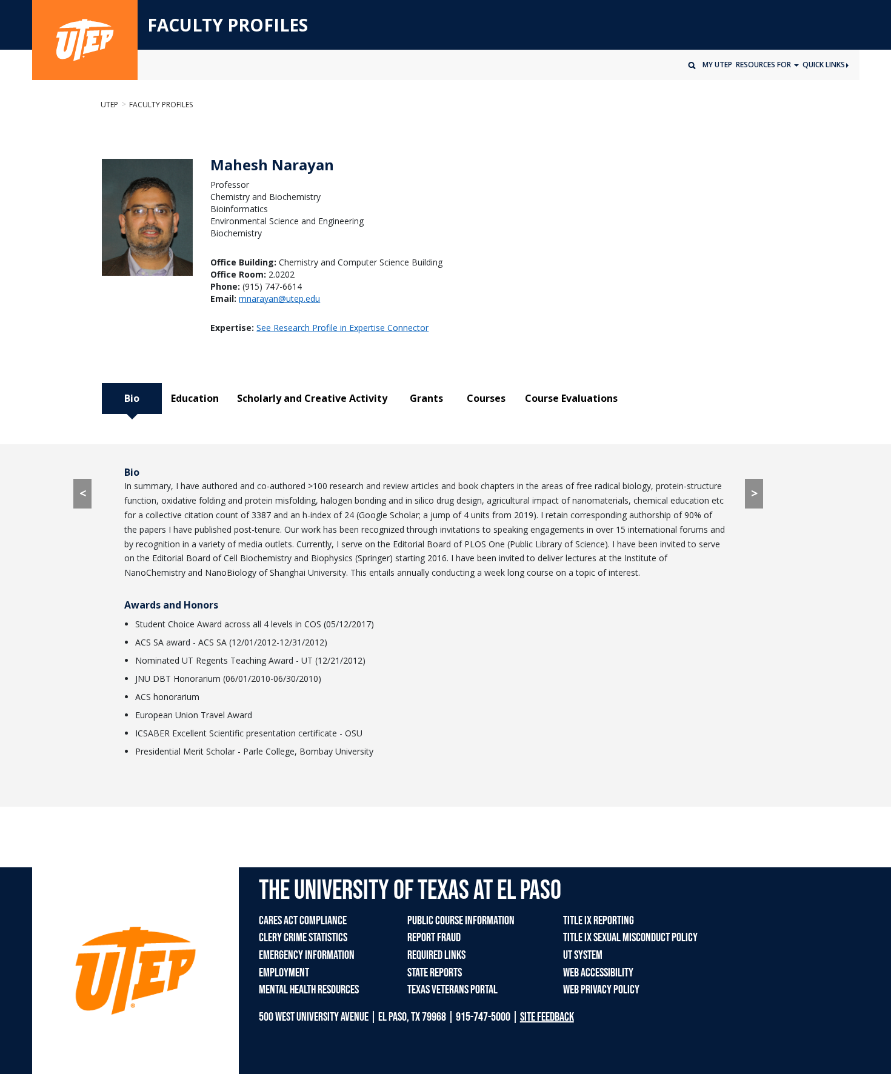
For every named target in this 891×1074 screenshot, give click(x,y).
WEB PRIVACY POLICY (601, 989)
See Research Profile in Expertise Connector (342, 327)
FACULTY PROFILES (227, 25)
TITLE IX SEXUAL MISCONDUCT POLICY (630, 937)
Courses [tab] (486, 398)
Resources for (764, 64)
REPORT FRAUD (434, 937)
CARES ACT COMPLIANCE (303, 920)
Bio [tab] (131, 398)
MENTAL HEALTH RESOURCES (309, 989)
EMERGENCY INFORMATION (307, 955)
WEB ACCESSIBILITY (598, 973)
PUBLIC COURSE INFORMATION (461, 920)
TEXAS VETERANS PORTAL (452, 989)
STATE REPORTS (434, 973)
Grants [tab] (426, 398)
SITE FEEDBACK (547, 1017)
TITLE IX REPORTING (598, 920)
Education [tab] (195, 398)
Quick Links (824, 64)
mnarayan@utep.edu (279, 298)
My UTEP (717, 64)
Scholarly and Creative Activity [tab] (312, 398)
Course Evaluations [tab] (571, 398)
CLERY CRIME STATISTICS (303, 937)
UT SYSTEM (582, 955)
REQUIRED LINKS (436, 955)
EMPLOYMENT (284, 973)
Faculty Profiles (161, 104)
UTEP (109, 104)
